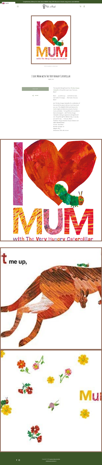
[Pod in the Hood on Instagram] (19, 460)
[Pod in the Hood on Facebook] (16, 460)
